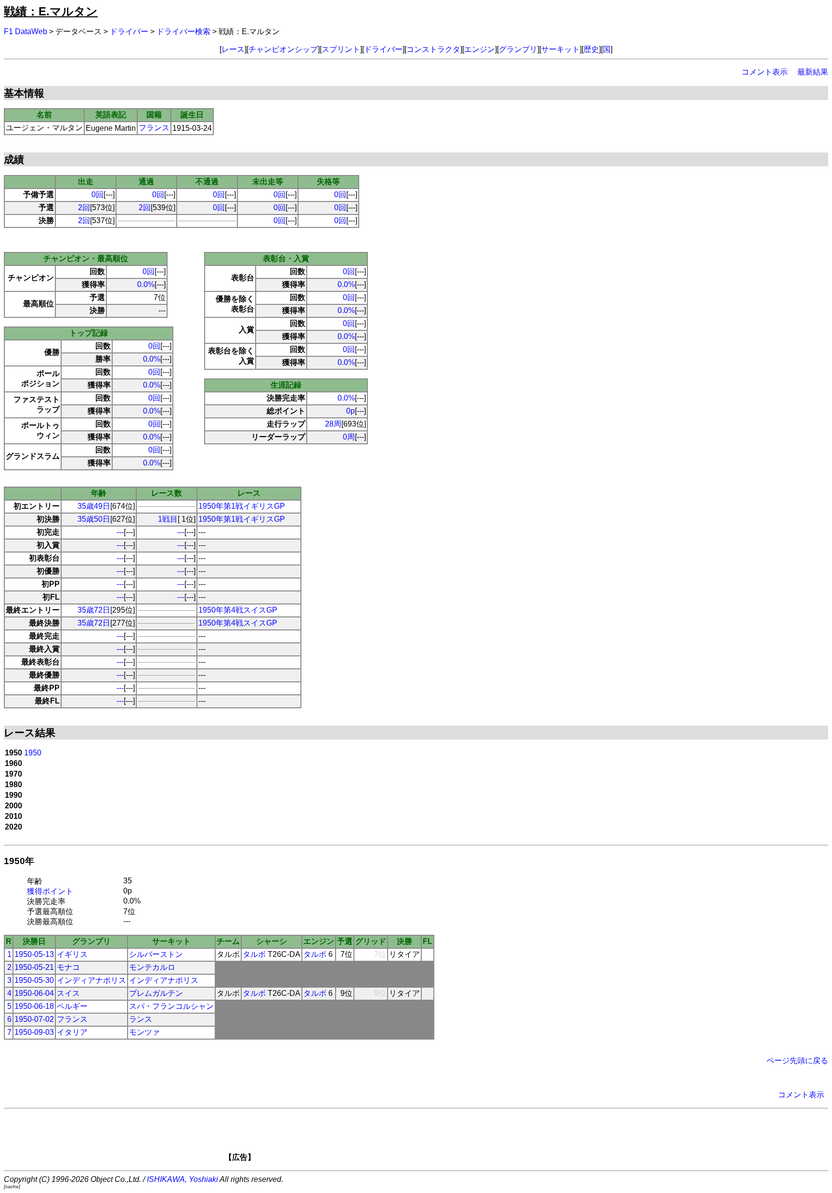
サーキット (560, 49)
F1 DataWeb (25, 31)
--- (120, 532)
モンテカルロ (152, 967)
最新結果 (812, 72)
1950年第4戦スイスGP (237, 610)
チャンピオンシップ (283, 49)
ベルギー (72, 1006)
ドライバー (129, 31)
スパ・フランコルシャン (171, 1006)
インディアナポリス (91, 980)
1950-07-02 (34, 1019)
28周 (333, 424)
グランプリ (518, 49)
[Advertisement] (432, 1138)
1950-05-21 (34, 967)
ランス (140, 1019)
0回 (97, 194)
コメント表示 (764, 72)
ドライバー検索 (183, 31)
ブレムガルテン (156, 993)
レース (233, 49)
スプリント (341, 49)
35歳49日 (94, 506)
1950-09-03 (34, 1032)
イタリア (72, 1032)
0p (350, 411)
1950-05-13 (34, 954)
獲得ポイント (50, 891)
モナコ (68, 967)
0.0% (146, 284)
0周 (349, 437)
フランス (154, 128)
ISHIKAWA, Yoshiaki (182, 1179)
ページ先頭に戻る (797, 1060)
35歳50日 (94, 519)
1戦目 (168, 519)
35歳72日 (94, 610)
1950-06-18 (34, 1006)
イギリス (72, 954)
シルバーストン (156, 954)
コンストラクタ (433, 49)
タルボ (254, 954)
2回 (84, 207)
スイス (68, 993)
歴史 (591, 49)
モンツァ (144, 1032)
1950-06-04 (34, 993)
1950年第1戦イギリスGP (241, 506)
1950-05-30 (34, 980)
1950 (32, 753)
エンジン (479, 49)
